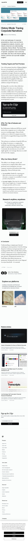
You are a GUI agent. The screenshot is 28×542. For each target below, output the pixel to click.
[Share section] (24, 64)
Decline (14, 535)
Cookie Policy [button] (18, 527)
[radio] (9, 232)
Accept (14, 532)
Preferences (14, 538)
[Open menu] (26, 2)
